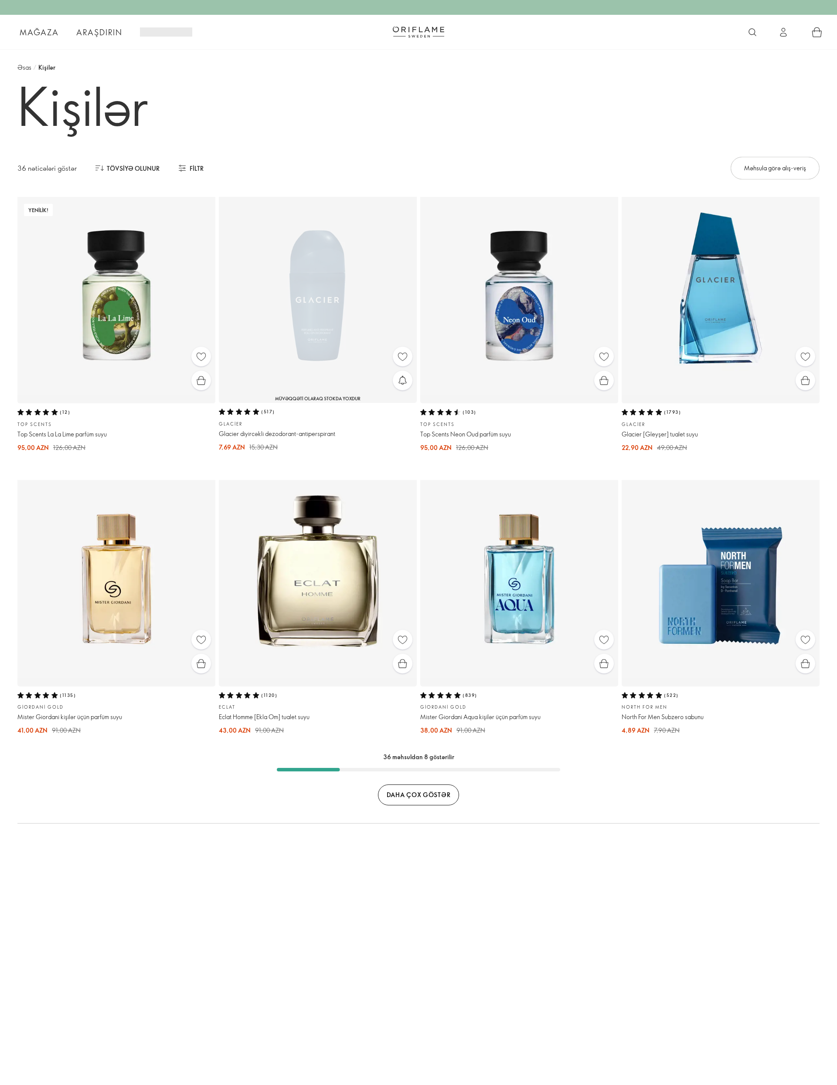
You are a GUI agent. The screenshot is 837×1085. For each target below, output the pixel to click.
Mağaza (39, 32)
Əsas (24, 67)
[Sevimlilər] (201, 356)
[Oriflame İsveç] (418, 32)
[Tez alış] (201, 380)
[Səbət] (817, 32)
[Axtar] (752, 32)
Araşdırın (99, 32)
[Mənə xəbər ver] (402, 380)
